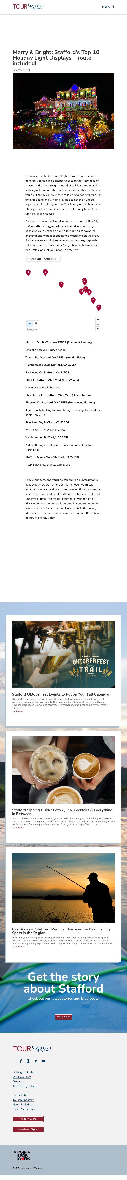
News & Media (22, 1104)
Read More (63, 1016)
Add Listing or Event (25, 1086)
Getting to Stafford (24, 1072)
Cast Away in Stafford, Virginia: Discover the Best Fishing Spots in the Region (61, 931)
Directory (18, 1081)
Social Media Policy (25, 1109)
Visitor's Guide (28, 1119)
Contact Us (19, 1095)
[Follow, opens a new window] (21, 1061)
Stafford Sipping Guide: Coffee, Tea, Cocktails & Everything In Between (62, 812)
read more (17, 711)
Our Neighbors (22, 1077)
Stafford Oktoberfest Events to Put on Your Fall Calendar (61, 694)
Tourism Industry (23, 1100)
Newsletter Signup (28, 1129)
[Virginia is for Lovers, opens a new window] (22, 1160)
